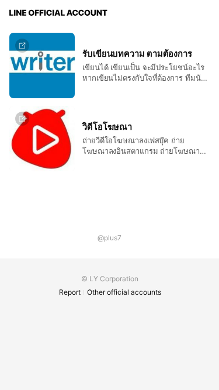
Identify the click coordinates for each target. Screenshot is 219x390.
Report (70, 292)
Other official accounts (124, 292)
